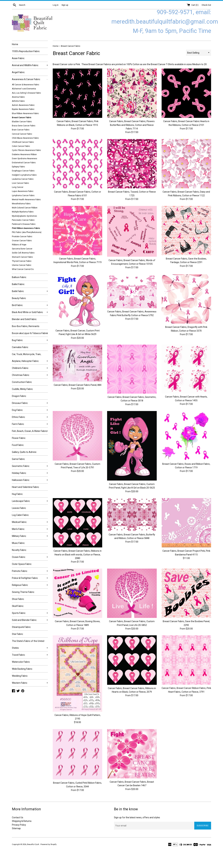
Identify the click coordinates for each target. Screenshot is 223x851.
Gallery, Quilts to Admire (24, 452)
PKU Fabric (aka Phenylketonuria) (26, 232)
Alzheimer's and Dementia (24, 89)
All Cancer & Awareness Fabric (25, 85)
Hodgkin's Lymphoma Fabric (24, 175)
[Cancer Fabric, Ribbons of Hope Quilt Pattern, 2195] (77, 673)
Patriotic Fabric (30, 571)
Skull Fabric (18, 606)
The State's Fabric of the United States (30, 644)
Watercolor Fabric (21, 662)
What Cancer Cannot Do (23, 269)
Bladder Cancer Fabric (22, 121)
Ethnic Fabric (30, 417)
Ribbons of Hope (19, 245)
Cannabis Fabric (20, 347)
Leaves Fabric (19, 508)
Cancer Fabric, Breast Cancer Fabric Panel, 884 (77, 385)
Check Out (206, 5)
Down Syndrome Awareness (24, 158)
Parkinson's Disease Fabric (24, 224)
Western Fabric (30, 683)
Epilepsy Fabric (18, 167)
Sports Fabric (30, 613)
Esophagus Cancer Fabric (23, 171)
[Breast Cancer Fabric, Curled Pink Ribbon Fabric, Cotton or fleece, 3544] (77, 754)
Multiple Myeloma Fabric (23, 212)
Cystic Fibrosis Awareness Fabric (26, 150)
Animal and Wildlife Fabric (30, 65)
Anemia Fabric (18, 97)
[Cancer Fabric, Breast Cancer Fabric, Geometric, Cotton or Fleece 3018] (132, 369)
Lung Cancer (17, 187)
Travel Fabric (30, 655)
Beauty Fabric (19, 298)
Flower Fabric (18, 438)
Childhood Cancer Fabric (23, 142)
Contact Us (17, 817)
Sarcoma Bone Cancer (22, 249)
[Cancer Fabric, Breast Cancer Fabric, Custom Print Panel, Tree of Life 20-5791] (77, 435)
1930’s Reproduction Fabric (26, 51)
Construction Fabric (22, 382)
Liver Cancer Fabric (20, 183)
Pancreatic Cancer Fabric (23, 220)
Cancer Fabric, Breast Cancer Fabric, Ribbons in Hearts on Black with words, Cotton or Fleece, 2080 (78, 554)
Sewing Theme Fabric (23, 592)
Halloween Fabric (30, 480)
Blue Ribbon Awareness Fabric (25, 113)
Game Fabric (18, 459)
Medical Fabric (30, 522)
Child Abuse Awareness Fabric (25, 138)
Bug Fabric (30, 340)
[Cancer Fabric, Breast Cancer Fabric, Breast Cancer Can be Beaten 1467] (132, 753)
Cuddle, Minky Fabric (22, 389)
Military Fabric (30, 536)
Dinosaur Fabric (30, 403)
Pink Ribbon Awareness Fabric (26, 228)
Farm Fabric (30, 424)
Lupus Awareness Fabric (22, 191)
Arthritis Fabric (18, 101)
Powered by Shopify (48, 844)
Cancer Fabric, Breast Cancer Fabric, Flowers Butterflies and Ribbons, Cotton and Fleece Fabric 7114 (132, 125)
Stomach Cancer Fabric (22, 257)
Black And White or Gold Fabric (30, 312)
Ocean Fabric (30, 557)
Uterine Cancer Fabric (21, 265)
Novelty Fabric (19, 550)
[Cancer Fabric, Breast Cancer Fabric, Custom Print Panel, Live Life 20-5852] (132, 593)
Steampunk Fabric (21, 627)
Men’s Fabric (30, 529)
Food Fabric (18, 445)
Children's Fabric (30, 368)
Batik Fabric (30, 291)
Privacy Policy (19, 824)
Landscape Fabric (30, 501)
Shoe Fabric (18, 599)
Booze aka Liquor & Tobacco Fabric (30, 333)
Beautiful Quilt (33, 844)
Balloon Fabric (19, 277)
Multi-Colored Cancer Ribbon (24, 208)
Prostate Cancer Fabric (22, 236)
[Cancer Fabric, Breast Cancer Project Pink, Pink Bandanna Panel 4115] (186, 522)
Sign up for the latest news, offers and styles (137, 817)
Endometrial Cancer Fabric (24, 162)
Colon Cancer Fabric (21, 146)
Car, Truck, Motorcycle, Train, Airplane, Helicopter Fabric (30, 357)
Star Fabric (17, 634)
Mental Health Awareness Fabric (26, 199)
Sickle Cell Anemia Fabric (23, 253)
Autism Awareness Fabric (23, 105)
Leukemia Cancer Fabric (23, 179)
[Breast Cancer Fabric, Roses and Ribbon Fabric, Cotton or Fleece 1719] (186, 435)
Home (15, 44)
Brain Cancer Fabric (21, 130)
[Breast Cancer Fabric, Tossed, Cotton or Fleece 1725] (132, 163)
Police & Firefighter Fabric (30, 578)
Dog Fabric (30, 410)
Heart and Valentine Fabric (25, 487)
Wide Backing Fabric (22, 669)
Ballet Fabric (18, 284)
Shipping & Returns (22, 821)
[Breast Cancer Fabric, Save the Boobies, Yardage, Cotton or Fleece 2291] (186, 230)
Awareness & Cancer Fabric (30, 79)
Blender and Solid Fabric (24, 319)
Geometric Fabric (30, 466)
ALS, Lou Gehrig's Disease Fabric (26, 93)
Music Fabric (18, 543)
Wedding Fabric (20, 676)
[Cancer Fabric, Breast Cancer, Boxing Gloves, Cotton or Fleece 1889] (77, 593)
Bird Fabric (30, 305)
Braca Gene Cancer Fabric (23, 126)
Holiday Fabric (30, 473)
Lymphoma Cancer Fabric (23, 195)
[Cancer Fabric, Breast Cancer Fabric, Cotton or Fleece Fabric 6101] (77, 163)
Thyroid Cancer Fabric (22, 261)
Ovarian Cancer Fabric (22, 240)
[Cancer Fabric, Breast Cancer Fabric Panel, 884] (77, 363)
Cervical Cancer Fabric (22, 134)
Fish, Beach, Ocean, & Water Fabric (30, 431)
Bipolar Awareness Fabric (23, 109)
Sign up (65, 5)
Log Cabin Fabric (20, 515)
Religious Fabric (30, 585)
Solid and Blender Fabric (30, 620)
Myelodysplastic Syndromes (24, 216)
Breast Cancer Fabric (21, 117)
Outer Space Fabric (22, 564)
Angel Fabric (18, 72)
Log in (55, 5)
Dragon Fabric (19, 396)
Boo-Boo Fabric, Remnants (25, 326)
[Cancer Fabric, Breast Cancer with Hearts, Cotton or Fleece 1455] (186, 369)
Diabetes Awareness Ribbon (24, 154)
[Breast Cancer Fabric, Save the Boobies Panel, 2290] (186, 593)
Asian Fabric (18, 58)
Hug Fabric (17, 494)
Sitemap (16, 828)
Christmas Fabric (30, 375)
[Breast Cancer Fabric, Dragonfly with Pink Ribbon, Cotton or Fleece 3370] (186, 299)
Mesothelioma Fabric (21, 203)
